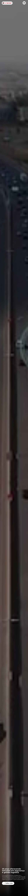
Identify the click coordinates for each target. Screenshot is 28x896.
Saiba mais (9, 883)
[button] (24, 3)
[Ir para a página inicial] (7, 3)
